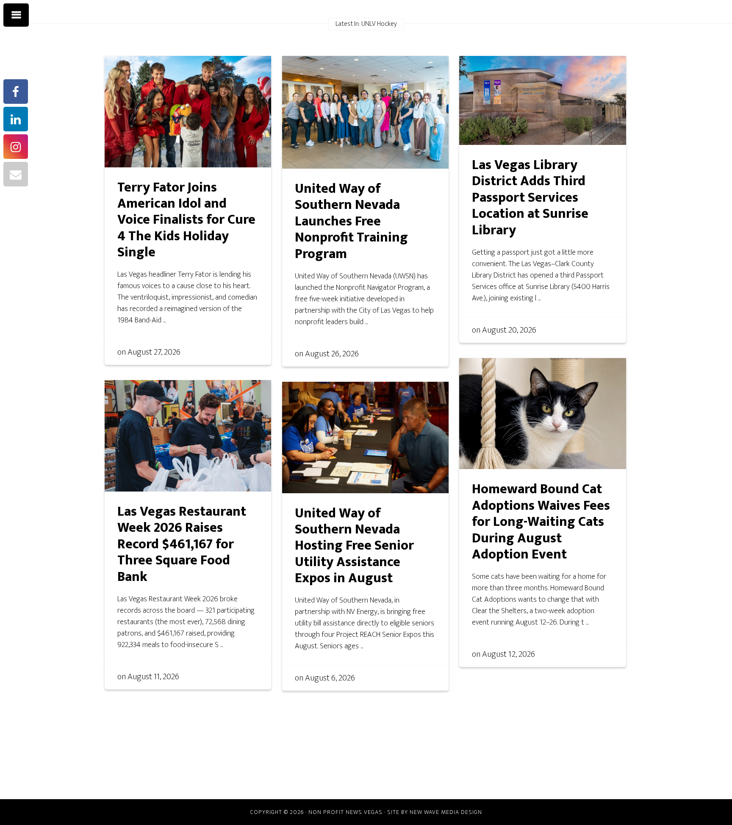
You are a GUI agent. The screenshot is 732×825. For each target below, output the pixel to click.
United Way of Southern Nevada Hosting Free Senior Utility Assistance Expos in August (354, 546)
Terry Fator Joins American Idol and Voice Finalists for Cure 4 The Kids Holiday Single (186, 220)
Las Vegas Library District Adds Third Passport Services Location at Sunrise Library (530, 198)
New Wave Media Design (446, 812)
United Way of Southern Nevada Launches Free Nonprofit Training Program (351, 221)
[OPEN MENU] (16, 15)
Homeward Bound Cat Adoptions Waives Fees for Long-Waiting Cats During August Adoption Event (541, 522)
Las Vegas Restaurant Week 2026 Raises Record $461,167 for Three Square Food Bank (181, 544)
